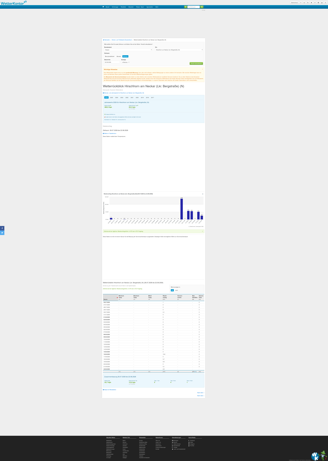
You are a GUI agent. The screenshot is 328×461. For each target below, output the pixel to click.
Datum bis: (107, 59)
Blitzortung (108, 450)
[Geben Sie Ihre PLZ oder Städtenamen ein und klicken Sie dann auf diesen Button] (201, 7)
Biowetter (131, 7)
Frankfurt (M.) (126, 450)
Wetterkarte (109, 440)
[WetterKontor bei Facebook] (314, 2)
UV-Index (108, 457)
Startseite (107, 40)
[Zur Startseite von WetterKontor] (103, 7)
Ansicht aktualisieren (196, 63)
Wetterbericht (109, 442)
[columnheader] (110, 297)
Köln (124, 454)
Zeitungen (176, 440)
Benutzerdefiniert (109, 56)
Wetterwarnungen (110, 449)
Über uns (158, 440)
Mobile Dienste (177, 444)
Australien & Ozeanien (144, 457)
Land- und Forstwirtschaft (179, 449)
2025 (111, 97)
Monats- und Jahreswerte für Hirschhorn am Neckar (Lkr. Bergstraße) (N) (124, 93)
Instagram (192, 444)
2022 (127, 97)
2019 (142, 97)
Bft (172, 290)
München (125, 456)
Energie (175, 447)
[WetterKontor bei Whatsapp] (325, 2)
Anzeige (123, 59)
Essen (124, 449)
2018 (147, 97)
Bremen (124, 442)
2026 (106, 97)
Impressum (158, 444)
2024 (116, 97)
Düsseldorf (125, 447)
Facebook (192, 440)
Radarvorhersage (110, 445)
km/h (195, 371)
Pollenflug (108, 456)
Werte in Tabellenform (110, 133)
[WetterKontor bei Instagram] (318, 2)
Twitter (191, 442)
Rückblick (123, 7)
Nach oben (200, 392)
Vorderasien (142, 450)
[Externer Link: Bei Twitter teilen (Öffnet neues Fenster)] (2, 232)
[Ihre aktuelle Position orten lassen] (185, 7)
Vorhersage (115, 7)
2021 (132, 97)
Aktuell (107, 7)
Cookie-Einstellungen (161, 447)
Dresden (125, 445)
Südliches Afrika (143, 444)
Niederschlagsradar (111, 444)
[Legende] (300, 2)
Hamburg (125, 452)
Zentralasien (142, 452)
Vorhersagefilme (110, 447)
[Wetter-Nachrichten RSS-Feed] (307, 2)
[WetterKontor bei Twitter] (311, 2)
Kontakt (157, 449)
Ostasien (141, 456)
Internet (175, 442)
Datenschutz (294, 2)
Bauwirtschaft (177, 445)
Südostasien (142, 454)
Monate (119, 56)
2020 (137, 97)
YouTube (192, 445)
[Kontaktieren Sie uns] (304, 2)
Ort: (156, 47)
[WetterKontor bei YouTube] (322, 2)
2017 (152, 97)
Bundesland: (108, 47)
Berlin (124, 440)
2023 (121, 97)
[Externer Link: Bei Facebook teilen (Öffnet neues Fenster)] (2, 228)
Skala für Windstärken (110, 389)
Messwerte (108, 452)
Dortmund (125, 444)
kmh (176, 290)
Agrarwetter (150, 7)
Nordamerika (142, 445)
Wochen (125, 56)
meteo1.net (158, 442)
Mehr (157, 7)
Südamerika (142, 449)
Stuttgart (125, 457)
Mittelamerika (142, 447)
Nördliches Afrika (143, 442)
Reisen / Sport (140, 7)
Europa (141, 440)
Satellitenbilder (109, 454)
